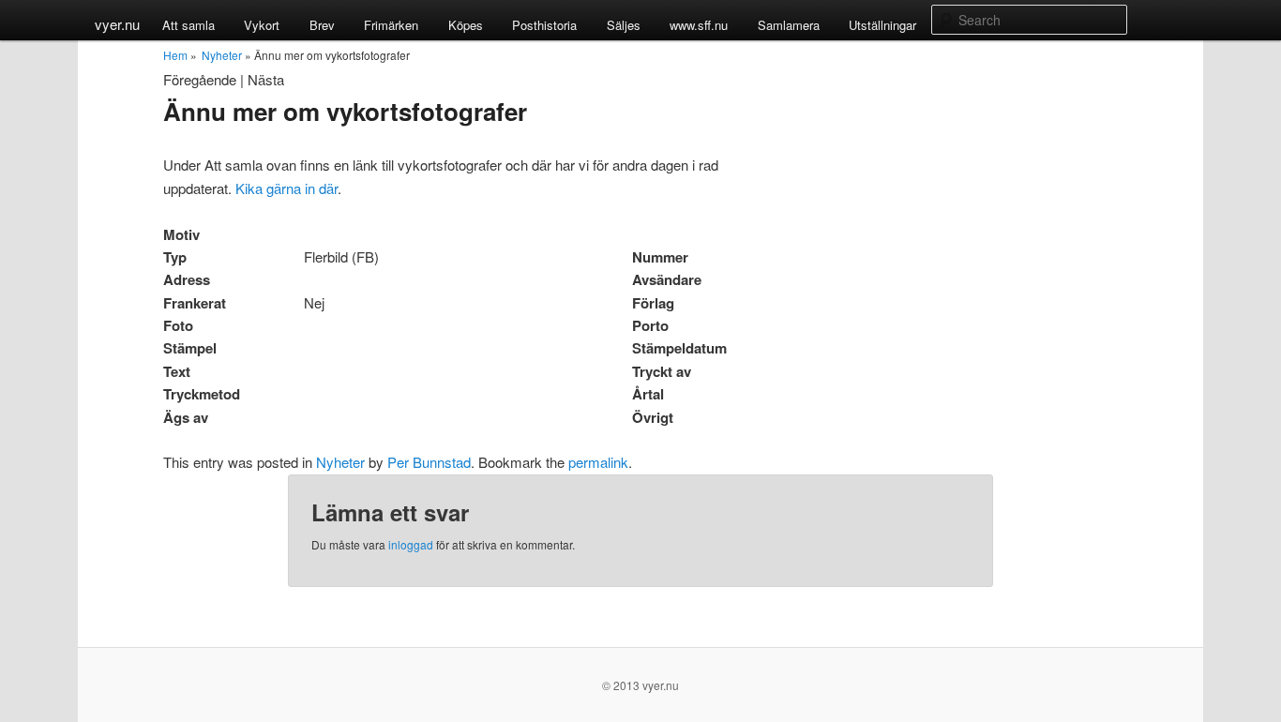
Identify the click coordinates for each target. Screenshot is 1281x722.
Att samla (188, 25)
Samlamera (789, 25)
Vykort (261, 25)
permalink (598, 462)
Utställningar (882, 25)
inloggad (410, 544)
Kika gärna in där (286, 188)
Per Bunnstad (429, 462)
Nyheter (222, 55)
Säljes (623, 25)
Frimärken (391, 25)
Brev (322, 25)
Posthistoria (544, 25)
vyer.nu (117, 24)
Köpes (465, 25)
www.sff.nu (699, 25)
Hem (175, 55)
